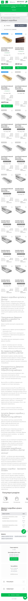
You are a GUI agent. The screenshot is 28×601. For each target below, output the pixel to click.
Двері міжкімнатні (7, 17)
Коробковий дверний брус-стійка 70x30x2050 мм (21, 87)
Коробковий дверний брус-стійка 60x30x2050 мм (7, 126)
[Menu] (2, 2)
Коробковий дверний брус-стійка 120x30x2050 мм (21, 158)
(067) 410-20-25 (20, 1)
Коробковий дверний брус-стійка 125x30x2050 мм (7, 158)
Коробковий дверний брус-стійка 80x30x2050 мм (7, 49)
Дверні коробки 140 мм (7, 536)
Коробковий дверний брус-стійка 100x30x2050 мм (7, 190)
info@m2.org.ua (14, 574)
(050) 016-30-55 (20, 3)
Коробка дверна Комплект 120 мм (9, 520)
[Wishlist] (12, 34)
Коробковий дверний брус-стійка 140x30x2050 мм (7, 87)
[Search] (2, 14)
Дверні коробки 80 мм (7, 538)
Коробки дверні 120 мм (20, 536)
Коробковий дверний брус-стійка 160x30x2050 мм (21, 126)
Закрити (14, 9)
